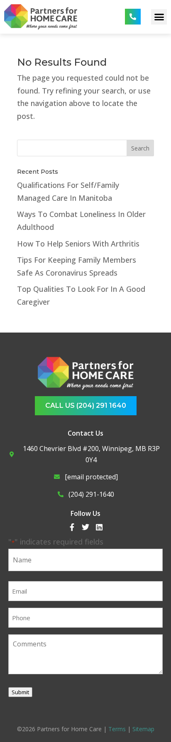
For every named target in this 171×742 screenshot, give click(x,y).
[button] (159, 17)
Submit (20, 692)
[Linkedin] (99, 527)
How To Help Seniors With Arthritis (78, 244)
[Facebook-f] (72, 527)
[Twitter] (85, 527)
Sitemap (143, 729)
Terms (117, 729)
